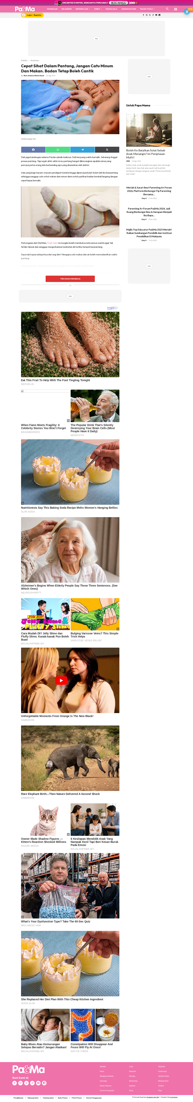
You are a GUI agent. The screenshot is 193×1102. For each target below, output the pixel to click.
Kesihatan (35, 60)
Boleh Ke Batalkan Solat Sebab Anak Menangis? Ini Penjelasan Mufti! (145, 154)
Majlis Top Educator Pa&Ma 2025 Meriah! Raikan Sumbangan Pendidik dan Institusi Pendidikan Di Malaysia (149, 233)
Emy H (144, 198)
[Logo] (25, 9)
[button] (167, 9)
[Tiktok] (153, 15)
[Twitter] (149, 15)
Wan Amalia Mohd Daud (34, 75)
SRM (128, 161)
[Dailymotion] (159, 15)
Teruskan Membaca (70, 279)
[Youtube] (156, 15)
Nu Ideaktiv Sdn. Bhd (153, 1097)
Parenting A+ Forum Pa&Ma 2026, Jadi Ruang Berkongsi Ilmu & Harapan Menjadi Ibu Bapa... (149, 212)
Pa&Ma (24, 60)
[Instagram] (146, 15)
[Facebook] (143, 15)
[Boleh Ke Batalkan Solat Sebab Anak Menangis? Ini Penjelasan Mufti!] (149, 130)
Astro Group (173, 1097)
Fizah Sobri (52, 243)
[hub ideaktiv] (175, 8)
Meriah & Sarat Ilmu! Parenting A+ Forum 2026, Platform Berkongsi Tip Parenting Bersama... (149, 191)
